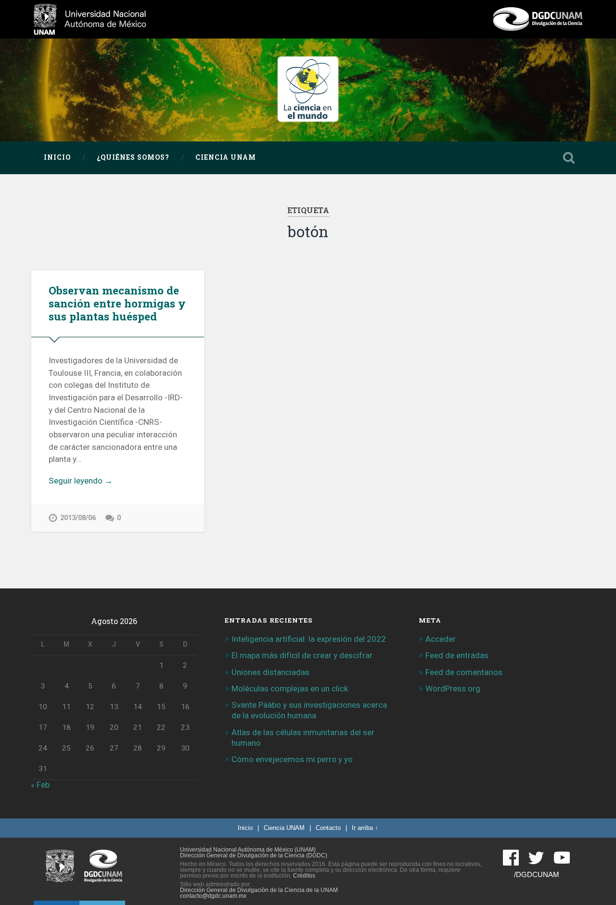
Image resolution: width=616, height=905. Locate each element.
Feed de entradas (456, 655)
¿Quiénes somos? (133, 157)
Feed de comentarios (463, 672)
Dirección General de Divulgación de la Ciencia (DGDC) (253, 855)
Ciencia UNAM (225, 157)
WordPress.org (452, 688)
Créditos (304, 875)
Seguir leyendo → (81, 480)
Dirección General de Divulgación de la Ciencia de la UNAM (259, 890)
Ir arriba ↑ (365, 827)
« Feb (40, 785)
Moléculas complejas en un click (289, 688)
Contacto (328, 827)
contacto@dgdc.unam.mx (213, 895)
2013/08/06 (78, 518)
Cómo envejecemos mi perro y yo (292, 759)
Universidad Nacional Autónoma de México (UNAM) (248, 849)
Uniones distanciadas (270, 672)
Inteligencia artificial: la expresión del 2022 (308, 639)
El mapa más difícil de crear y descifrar (301, 655)
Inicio (57, 157)
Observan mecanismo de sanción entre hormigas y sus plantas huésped (117, 303)
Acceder (440, 639)
